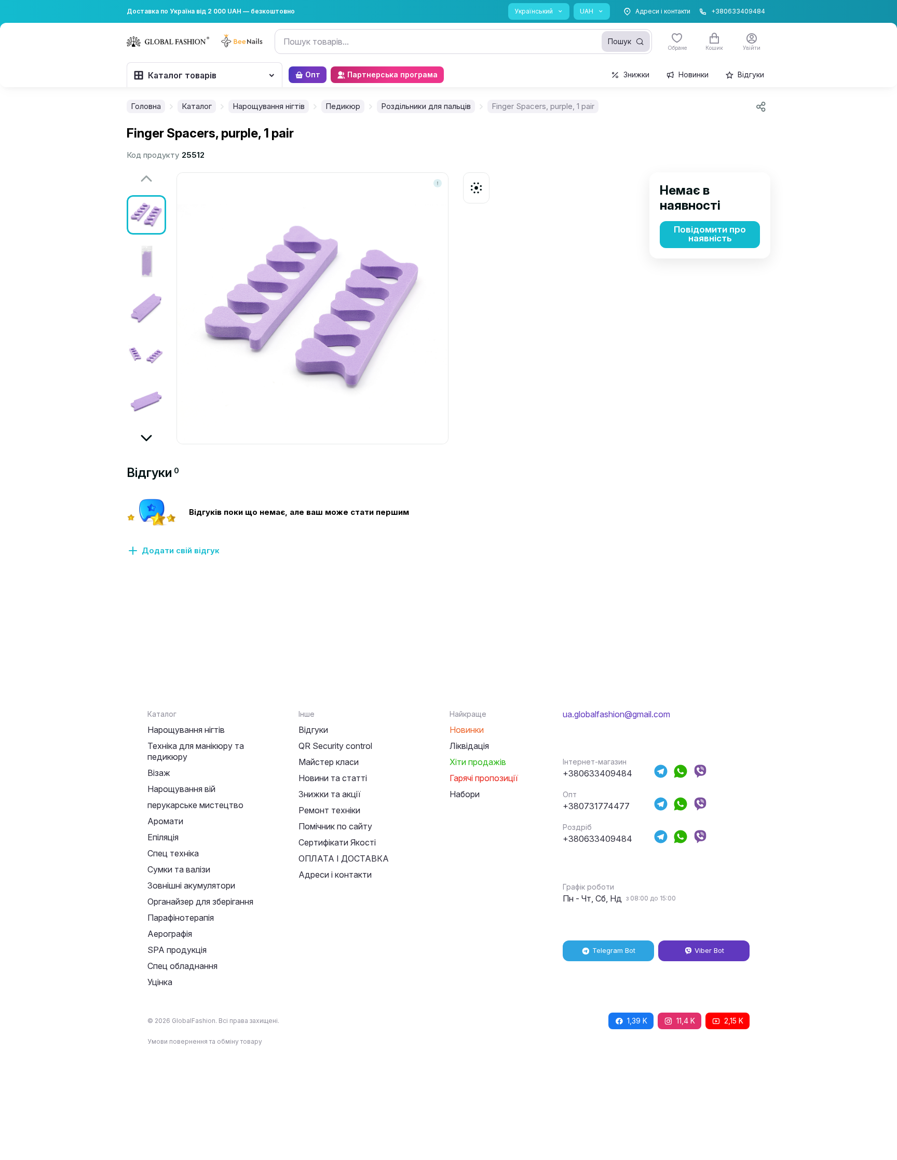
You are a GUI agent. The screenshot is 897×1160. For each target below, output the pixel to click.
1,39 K (637, 1020)
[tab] (153, 472)
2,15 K (733, 1020)
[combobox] (463, 41)
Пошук (619, 41)
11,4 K (685, 1020)
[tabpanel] (448, 533)
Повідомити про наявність (710, 233)
